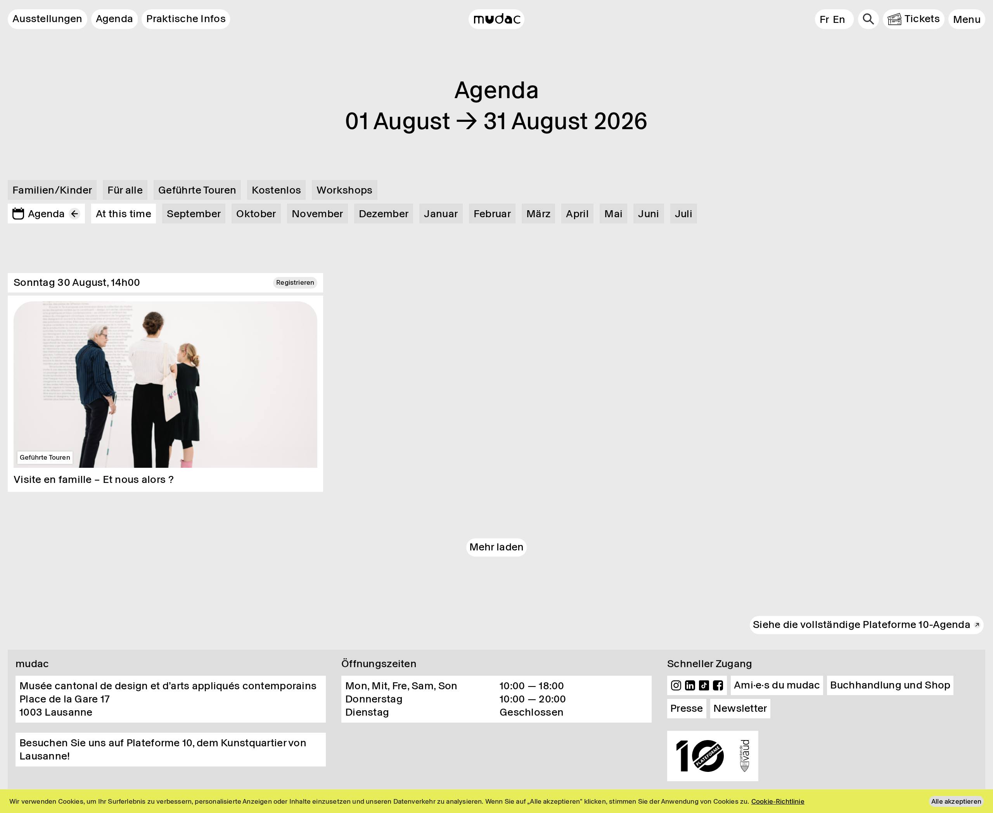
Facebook (718, 685)
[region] (496, 801)
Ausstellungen (47, 18)
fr (824, 19)
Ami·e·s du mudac (777, 685)
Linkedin (690, 685)
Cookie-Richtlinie (777, 801)
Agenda (114, 18)
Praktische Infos (185, 18)
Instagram (676, 685)
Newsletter (740, 708)
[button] (966, 19)
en (839, 19)
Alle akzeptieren (956, 801)
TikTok (704, 685)
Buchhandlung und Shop (890, 685)
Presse (686, 708)
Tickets (922, 18)
